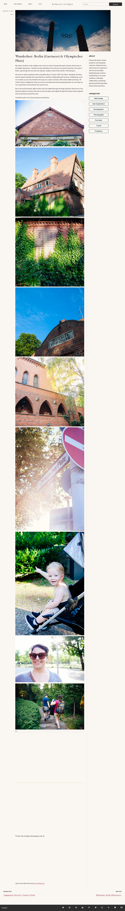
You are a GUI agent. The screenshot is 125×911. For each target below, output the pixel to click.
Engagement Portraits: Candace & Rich (19, 895)
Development (99, 109)
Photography (99, 115)
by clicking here (39, 883)
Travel (98, 126)
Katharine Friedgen (62, 4)
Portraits (98, 120)
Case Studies (18, 4)
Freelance (98, 131)
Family (12, 14)
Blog (40, 4)
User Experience (98, 104)
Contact (4, 908)
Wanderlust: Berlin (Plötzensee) (108, 895)
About (30, 4)
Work (5, 4)
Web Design (98, 98)
